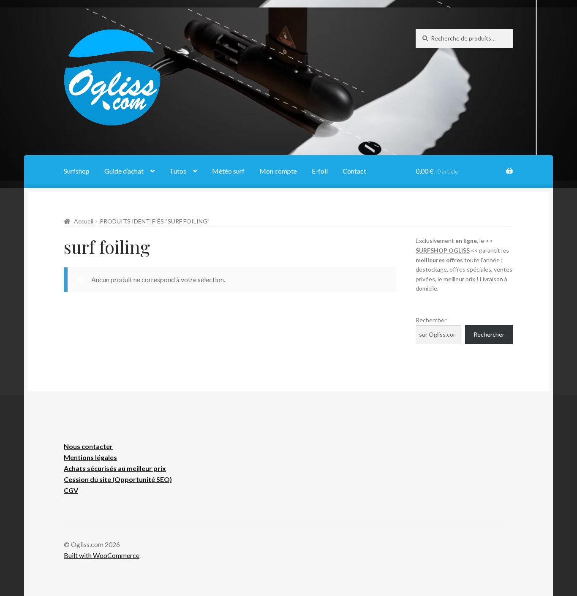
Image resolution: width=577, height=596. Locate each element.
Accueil (83, 221)
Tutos (177, 171)
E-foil (320, 171)
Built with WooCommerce (101, 555)
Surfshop (77, 171)
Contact (354, 171)
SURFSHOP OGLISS (443, 250)
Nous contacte (87, 446)
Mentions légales (90, 457)
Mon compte (278, 171)
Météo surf (228, 171)
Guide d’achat (124, 171)
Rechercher (431, 320)
